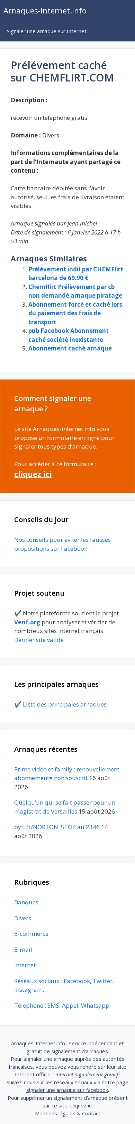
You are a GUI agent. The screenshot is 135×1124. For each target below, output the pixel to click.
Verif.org (27, 622)
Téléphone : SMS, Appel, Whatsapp (61, 1005)
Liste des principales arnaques (65, 704)
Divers (22, 918)
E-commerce (31, 934)
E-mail (23, 949)
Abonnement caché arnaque (70, 348)
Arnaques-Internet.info (45, 10)
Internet (25, 965)
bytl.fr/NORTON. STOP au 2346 (57, 827)
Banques (26, 902)
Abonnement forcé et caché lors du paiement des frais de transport (75, 313)
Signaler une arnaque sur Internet (47, 31)
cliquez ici (33, 474)
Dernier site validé (39, 640)
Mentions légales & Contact (67, 1113)
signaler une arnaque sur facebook (67, 1089)
